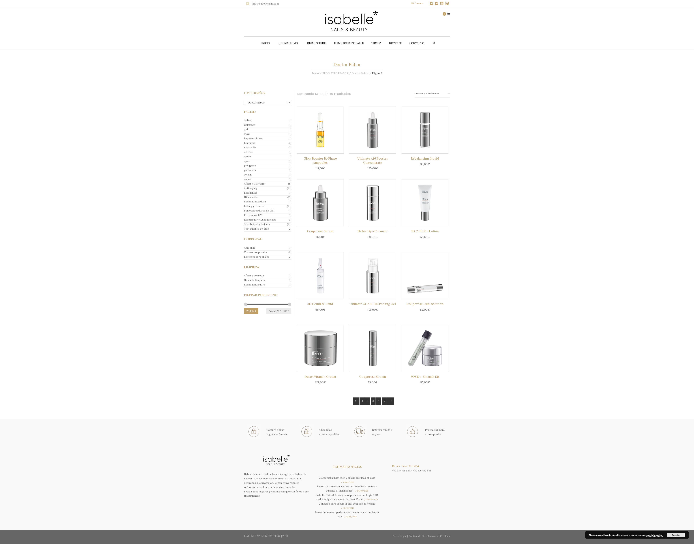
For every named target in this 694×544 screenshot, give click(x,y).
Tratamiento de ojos (256, 228)
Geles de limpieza (254, 280)
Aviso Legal (399, 536)
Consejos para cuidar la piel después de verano (347, 503)
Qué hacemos (316, 43)
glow (247, 134)
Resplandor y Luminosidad (260, 219)
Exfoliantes (250, 192)
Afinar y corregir (254, 275)
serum (248, 174)
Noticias (395, 43)
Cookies (445, 536)
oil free (248, 152)
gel (246, 129)
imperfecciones (253, 138)
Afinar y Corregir (254, 183)
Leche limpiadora (254, 284)
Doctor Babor (360, 73)
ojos (246, 161)
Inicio (265, 43)
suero (247, 179)
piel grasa (250, 165)
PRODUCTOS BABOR (335, 73)
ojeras (248, 156)
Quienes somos (288, 43)
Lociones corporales (256, 256)
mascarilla (250, 147)
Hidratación (251, 197)
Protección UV (253, 215)
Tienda (376, 43)
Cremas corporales (255, 252)
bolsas (248, 120)
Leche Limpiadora (255, 201)
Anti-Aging (250, 188)
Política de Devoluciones (423, 536)
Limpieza (249, 143)
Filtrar (251, 311)
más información (654, 535)
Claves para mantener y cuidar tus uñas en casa (347, 477)
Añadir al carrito (321, 130)
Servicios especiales (349, 43)
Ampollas (249, 247)
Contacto (416, 43)
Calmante (249, 124)
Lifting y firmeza (254, 206)
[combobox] (267, 102)
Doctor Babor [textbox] (267, 102)
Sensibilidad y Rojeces (257, 224)
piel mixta (250, 170)
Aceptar (676, 535)
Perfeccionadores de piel (259, 210)
